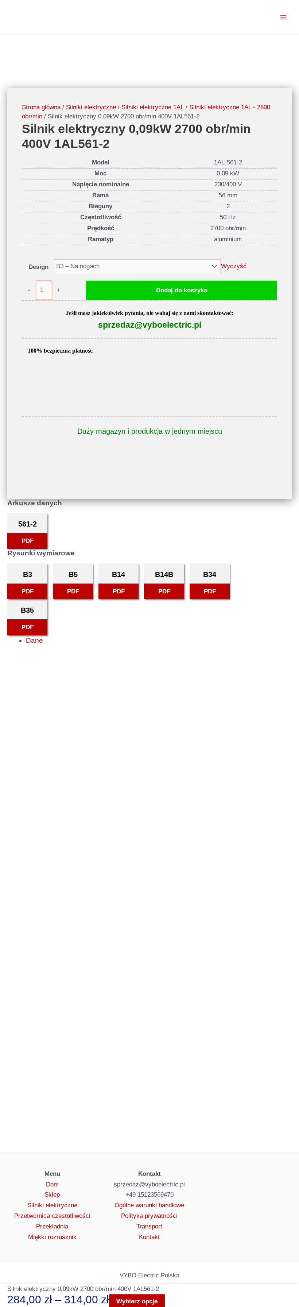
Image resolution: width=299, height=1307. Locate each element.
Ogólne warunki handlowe (149, 1205)
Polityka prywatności (149, 1215)
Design (38, 266)
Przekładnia (52, 1226)
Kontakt (149, 1237)
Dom (52, 1184)
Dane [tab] (34, 640)
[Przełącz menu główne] (283, 17)
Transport (149, 1226)
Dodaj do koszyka (181, 290)
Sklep (52, 1194)
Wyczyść (233, 266)
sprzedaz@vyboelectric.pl (149, 325)
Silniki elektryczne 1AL (152, 107)
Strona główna (41, 107)
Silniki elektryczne (91, 107)
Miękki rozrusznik (52, 1237)
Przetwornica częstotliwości (52, 1215)
